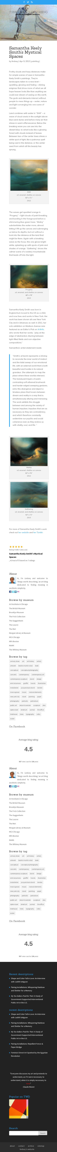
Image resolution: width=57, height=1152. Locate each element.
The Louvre (13, 642)
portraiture (34, 718)
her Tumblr (38, 550)
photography (14, 718)
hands (33, 701)
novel (24, 714)
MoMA (11, 663)
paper (39, 714)
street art (24, 727)
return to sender (25, 723)
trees (21, 731)
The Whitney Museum (18, 667)
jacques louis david (28, 705)
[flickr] (18, 609)
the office (40, 727)
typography (30, 731)
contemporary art (38, 692)
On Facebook (17, 743)
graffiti (25, 701)
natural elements (35, 709)
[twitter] (13, 609)
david (32, 696)
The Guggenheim (16, 638)
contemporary (24, 692)
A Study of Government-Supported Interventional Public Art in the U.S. (27, 1016)
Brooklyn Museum (16, 630)
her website (23, 550)
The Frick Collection (17, 634)
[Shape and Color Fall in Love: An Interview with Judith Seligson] (18, 1127)
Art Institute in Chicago (18, 621)
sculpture (36, 723)
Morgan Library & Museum (19, 650)
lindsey (15, 78)
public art (13, 723)
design (39, 696)
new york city (15, 714)
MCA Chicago (14, 654)
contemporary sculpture (18, 696)
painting (35, 78)
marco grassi (14, 709)
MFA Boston (14, 658)
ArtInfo (41, 346)
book (36, 683)
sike (44, 723)
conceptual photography (29, 687)
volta (38, 731)
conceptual (14, 687)
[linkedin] (15, 609)
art (23, 679)
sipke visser (14, 727)
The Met (12, 646)
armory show (15, 679)
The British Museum (17, 625)
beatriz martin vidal (25, 683)
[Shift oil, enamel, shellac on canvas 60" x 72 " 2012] (29, 206)
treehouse (13, 731)
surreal (32, 727)
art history (30, 679)
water (12, 736)
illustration (42, 701)
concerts (13, 692)
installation (14, 705)
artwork (13, 683)
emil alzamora (15, 701)
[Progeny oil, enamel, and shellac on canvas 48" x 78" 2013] (29, 304)
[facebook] (10, 609)
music (24, 709)
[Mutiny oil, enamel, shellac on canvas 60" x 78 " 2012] (29, 481)
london (39, 705)
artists (39, 679)
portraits (25, 718)
